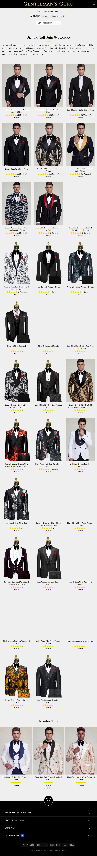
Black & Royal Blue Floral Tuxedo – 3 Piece (80, 524)
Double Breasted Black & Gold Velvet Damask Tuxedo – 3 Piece (80, 406)
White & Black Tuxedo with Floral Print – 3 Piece (16, 288)
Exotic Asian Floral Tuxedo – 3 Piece (80, 641)
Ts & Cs (64, 850)
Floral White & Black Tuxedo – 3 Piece (80, 465)
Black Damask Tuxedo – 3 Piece (48, 287)
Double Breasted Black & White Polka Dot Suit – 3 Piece (16, 229)
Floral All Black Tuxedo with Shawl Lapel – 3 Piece (16, 111)
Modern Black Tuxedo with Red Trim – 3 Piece (48, 229)
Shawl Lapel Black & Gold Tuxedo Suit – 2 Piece (80, 170)
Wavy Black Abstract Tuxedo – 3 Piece (48, 701)
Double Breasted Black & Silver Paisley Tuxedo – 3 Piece (16, 406)
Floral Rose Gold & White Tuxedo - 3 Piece (81, 778)
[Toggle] (89, 813)
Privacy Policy (53, 850)
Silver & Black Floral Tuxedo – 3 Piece (80, 583)
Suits (39, 12)
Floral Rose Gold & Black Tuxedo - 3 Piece (48, 778)
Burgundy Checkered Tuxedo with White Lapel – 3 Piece (16, 583)
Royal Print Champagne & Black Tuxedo (48, 170)
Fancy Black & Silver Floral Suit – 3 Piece (16, 524)
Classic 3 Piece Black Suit (16, 346)
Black (45, 16)
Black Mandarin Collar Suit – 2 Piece (80, 110)
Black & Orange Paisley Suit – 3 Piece (16, 701)
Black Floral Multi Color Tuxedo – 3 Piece (48, 465)
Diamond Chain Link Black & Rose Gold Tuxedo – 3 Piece (48, 524)
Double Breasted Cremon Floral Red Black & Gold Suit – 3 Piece (17, 465)
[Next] (92, 753)
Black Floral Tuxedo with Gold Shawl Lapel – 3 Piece (80, 347)
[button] (3, 4)
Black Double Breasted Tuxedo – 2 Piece (48, 111)
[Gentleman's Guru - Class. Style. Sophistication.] (48, 4)
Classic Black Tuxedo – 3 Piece (16, 169)
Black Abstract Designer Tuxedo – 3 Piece (16, 642)
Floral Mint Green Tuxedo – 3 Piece (80, 287)
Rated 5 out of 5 (58, 16)
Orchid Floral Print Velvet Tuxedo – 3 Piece (48, 642)
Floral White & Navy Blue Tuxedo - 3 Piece (16, 778)
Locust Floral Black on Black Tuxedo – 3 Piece (48, 406)
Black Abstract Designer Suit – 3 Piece (48, 583)
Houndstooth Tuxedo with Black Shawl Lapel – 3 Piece (80, 229)
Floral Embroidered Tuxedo (48, 346)
